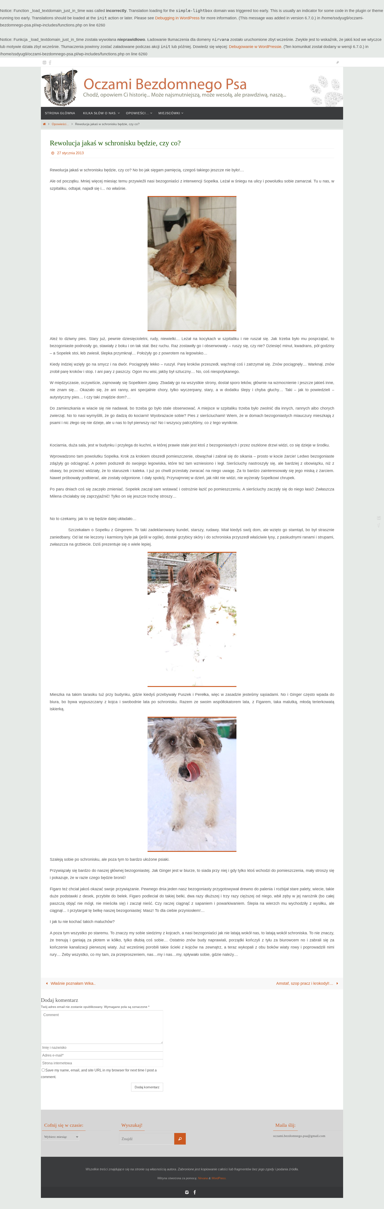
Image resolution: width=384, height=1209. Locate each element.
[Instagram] (44, 62)
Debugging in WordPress (177, 18)
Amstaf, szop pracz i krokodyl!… (305, 983)
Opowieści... (60, 124)
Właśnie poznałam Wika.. (73, 983)
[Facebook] (50, 62)
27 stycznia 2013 (70, 153)
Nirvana (203, 1178)
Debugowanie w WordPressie (255, 46)
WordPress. (219, 1178)
